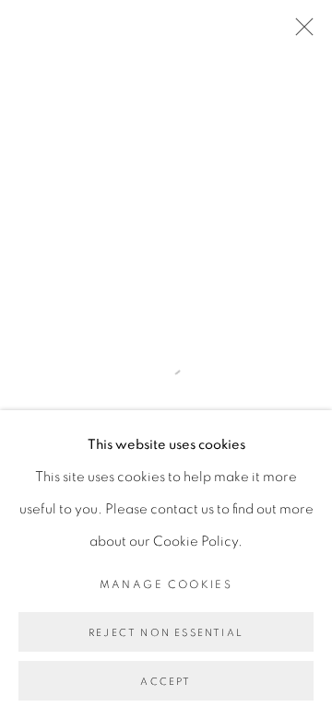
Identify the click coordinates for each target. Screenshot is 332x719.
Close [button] (300, 32)
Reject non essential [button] (166, 633)
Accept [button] (165, 682)
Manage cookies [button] (166, 584)
